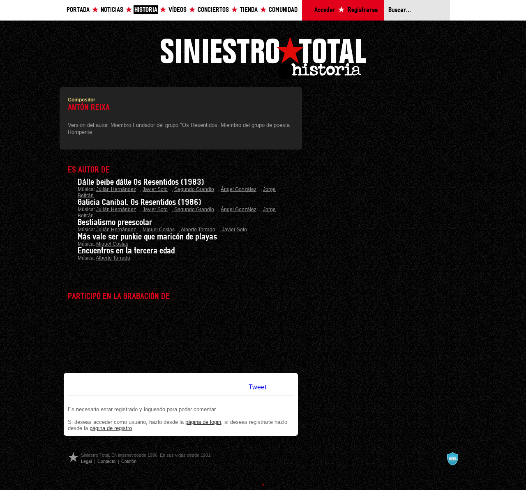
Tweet (257, 387)
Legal (86, 461)
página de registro (111, 428)
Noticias (112, 10)
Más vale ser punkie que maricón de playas (147, 237)
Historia (145, 10)
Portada (78, 10)
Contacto (106, 461)
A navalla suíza (452, 458)
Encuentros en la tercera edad (126, 251)
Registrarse (363, 10)
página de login (203, 422)
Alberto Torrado (198, 229)
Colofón (128, 461)
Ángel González (238, 189)
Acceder (324, 10)
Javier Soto (155, 189)
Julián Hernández (116, 189)
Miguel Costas (159, 229)
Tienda (249, 10)
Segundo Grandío (194, 189)
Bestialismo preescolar (115, 222)
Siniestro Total (263, 57)
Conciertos (213, 10)
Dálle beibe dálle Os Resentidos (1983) (141, 182)
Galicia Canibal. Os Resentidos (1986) (139, 202)
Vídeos (177, 10)
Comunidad (283, 10)
